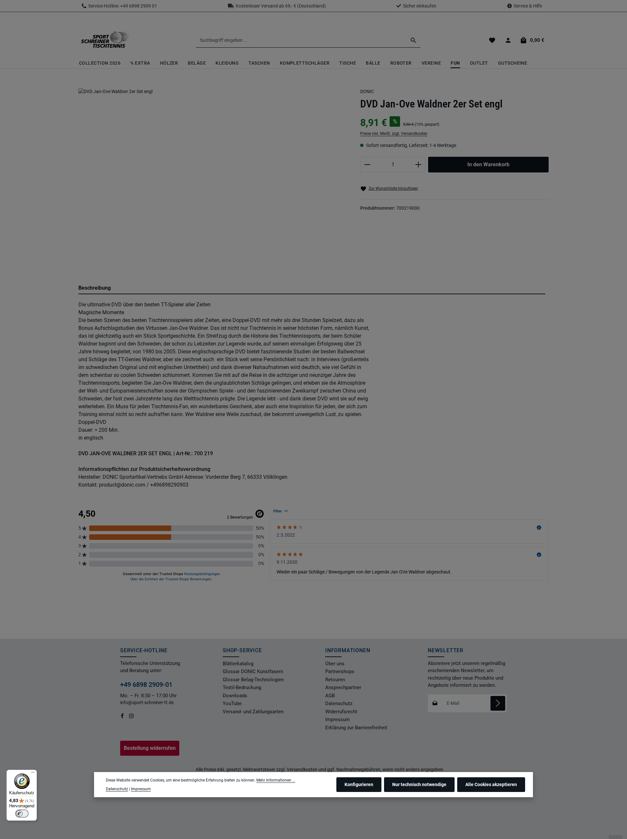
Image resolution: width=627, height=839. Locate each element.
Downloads (235, 696)
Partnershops (339, 671)
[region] (213, 178)
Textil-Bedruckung (242, 687)
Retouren (335, 680)
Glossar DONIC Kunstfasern (253, 671)
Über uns (335, 664)
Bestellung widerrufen (150, 748)
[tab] (311, 288)
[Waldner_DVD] (212, 173)
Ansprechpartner (343, 687)
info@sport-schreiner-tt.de (147, 702)
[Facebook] (123, 717)
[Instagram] (131, 717)
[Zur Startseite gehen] (105, 40)
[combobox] (301, 40)
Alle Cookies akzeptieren (491, 784)
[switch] (21, 813)
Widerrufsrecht (341, 712)
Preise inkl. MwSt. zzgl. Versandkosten (393, 133)
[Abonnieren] (497, 703)
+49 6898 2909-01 (146, 684)
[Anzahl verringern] (367, 164)
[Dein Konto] (508, 40)
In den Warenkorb (488, 164)
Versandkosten (302, 769)
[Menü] (33, 774)
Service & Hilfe (528, 5)
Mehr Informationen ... (275, 780)
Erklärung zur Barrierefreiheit (356, 728)
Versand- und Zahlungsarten (253, 712)
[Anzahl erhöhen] (418, 164)
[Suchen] (414, 40)
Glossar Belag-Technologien (253, 680)
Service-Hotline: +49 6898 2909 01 (121, 5)
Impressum (337, 719)
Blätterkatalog (238, 664)
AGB (330, 696)
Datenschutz (338, 703)
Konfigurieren (359, 784)
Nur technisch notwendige (419, 784)
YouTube (232, 703)
